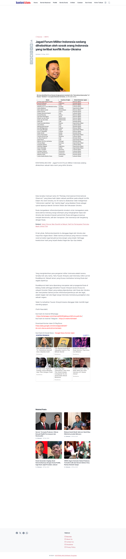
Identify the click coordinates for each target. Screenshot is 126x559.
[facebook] (31, 45)
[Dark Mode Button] (105, 3)
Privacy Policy (70, 547)
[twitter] (31, 48)
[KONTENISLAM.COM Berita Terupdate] (23, 2)
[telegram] (31, 55)
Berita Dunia (64, 2)
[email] (31, 62)
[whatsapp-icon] (27, 533)
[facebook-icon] (17, 533)
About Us (69, 539)
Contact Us (70, 542)
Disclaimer (69, 544)
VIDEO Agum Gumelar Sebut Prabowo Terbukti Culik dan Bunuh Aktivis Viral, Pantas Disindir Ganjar (77, 463)
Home (36, 2)
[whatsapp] (31, 52)
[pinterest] (31, 59)
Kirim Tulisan (98, 2)
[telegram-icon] (24, 533)
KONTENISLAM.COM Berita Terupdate (66, 555)
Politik (55, 2)
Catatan (80, 2)
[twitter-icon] (20, 533)
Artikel (72, 2)
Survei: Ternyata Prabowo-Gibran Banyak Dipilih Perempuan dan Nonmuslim (47, 434)
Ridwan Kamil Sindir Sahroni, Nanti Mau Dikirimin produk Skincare (77, 433)
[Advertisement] (63, 21)
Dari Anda (88, 2)
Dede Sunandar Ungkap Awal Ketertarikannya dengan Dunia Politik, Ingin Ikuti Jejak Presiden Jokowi (48, 463)
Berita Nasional (45, 2)
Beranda (69, 536)
